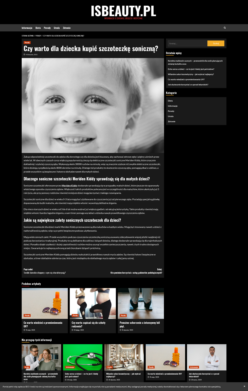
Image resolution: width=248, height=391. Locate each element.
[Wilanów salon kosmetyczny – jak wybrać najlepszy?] (124, 357)
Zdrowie (67, 27)
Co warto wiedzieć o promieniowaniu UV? (43, 324)
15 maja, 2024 (30, 330)
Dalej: (136, 271)
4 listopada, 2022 (31, 54)
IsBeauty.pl (123, 10)
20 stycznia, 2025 (114, 380)
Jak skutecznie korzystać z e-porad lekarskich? (188, 84)
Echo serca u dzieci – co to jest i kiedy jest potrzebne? (191, 69)
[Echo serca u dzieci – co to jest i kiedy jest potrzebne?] (82, 357)
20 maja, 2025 (72, 380)
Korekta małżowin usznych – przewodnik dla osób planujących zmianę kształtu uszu (195, 62)
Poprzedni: (45, 271)
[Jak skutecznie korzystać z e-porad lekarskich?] (206, 357)
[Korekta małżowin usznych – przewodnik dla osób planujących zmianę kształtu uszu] (41, 357)
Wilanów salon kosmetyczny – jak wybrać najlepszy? (191, 74)
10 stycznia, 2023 (127, 330)
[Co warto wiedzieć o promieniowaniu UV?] (45, 303)
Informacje (27, 27)
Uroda (57, 27)
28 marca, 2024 (196, 380)
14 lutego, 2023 (79, 330)
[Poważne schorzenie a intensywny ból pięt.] (141, 303)
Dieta (38, 27)
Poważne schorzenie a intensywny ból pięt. (140, 324)
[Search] (224, 27)
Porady (47, 27)
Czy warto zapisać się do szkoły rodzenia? (88, 324)
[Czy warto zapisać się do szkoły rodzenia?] (93, 303)
